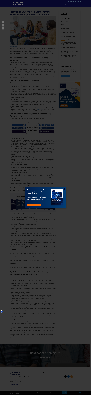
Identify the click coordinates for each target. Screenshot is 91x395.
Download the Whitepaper (33, 205)
